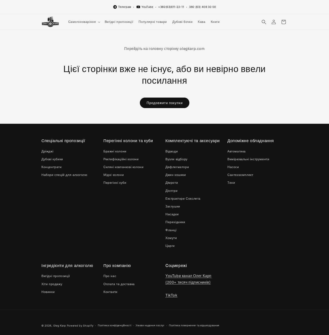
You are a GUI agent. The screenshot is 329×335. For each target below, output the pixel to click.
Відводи (171, 151)
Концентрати (51, 167)
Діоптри (171, 190)
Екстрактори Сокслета (183, 198)
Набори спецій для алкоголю (64, 175)
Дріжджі (47, 151)
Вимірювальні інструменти (248, 159)
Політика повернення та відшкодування (194, 325)
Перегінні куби (114, 182)
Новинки (48, 292)
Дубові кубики (52, 159)
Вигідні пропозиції (55, 276)
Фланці (171, 230)
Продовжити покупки (165, 103)
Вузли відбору (176, 159)
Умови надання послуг (150, 325)
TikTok (171, 295)
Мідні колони (113, 175)
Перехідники (175, 222)
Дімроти (171, 182)
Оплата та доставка (119, 284)
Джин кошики (175, 175)
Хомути (171, 238)
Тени (231, 182)
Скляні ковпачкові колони (123, 167)
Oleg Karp (59, 325)
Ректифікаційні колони (121, 159)
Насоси (233, 167)
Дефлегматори (177, 167)
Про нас (109, 276)
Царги (170, 246)
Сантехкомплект (240, 175)
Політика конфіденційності (114, 325)
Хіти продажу (51, 284)
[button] (84, 21)
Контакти (110, 292)
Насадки (172, 214)
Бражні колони (114, 151)
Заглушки (172, 206)
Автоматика (236, 151)
